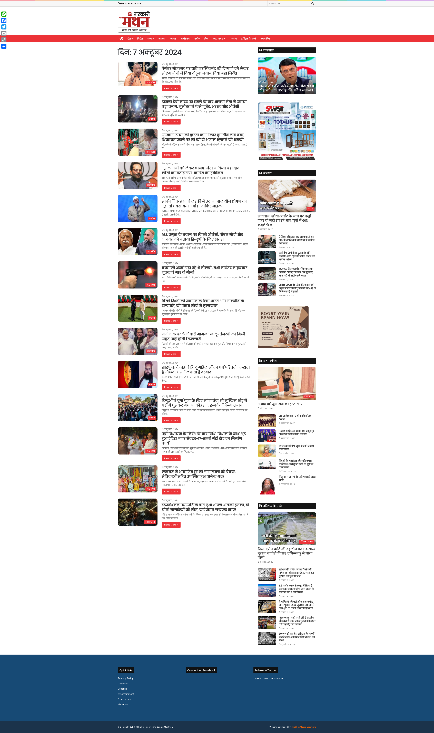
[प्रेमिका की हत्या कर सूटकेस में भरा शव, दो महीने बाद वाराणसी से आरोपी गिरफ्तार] (267, 241)
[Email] (4, 33)
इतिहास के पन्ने (248, 38)
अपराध (233, 38)
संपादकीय (265, 38)
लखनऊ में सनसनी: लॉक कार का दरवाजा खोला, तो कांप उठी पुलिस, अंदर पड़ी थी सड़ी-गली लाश (296, 272)
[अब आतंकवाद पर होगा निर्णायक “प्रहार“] (267, 420)
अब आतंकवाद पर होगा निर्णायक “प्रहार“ (295, 417)
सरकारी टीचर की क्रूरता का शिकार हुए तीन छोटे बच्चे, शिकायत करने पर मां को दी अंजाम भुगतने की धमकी (203, 137)
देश (129, 38)
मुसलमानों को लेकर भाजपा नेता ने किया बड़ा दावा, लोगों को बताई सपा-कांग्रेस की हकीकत (201, 170)
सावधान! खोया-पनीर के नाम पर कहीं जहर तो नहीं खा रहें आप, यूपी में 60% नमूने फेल (284, 220)
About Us (123, 704)
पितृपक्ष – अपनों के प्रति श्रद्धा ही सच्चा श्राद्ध (297, 478)
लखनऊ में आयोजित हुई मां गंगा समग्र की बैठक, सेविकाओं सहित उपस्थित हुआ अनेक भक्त (198, 474)
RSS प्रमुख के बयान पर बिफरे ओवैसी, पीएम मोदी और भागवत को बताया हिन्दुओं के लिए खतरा (202, 237)
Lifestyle (122, 688)
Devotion (123, 683)
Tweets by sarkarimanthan (268, 678)
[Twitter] (4, 27)
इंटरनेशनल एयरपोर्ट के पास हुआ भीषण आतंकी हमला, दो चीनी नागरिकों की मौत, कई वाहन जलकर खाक (205, 507)
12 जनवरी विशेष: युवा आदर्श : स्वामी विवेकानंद (296, 447)
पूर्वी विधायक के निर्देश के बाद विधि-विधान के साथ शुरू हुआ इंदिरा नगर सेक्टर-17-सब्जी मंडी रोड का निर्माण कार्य (204, 438)
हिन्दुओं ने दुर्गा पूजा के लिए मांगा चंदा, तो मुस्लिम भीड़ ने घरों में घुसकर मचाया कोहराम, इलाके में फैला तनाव (204, 403)
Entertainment (126, 694)
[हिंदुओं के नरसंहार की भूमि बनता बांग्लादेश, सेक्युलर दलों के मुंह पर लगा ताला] (267, 464)
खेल (206, 38)
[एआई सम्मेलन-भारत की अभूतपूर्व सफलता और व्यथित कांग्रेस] (267, 435)
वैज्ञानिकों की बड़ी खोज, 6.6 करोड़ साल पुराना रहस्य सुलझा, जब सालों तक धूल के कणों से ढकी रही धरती (296, 605)
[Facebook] (4, 20)
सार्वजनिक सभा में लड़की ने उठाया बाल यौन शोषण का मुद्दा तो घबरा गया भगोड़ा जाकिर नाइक (204, 204)
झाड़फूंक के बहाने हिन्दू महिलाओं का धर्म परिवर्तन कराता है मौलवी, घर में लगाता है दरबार (206, 370)
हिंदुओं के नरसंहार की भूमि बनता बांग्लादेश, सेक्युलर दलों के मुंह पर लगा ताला (296, 464)
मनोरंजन (185, 38)
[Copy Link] (4, 40)
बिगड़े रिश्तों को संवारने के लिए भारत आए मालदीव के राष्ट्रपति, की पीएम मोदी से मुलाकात (203, 303)
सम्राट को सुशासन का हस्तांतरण (280, 404)
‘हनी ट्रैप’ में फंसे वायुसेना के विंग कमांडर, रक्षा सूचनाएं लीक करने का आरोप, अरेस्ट (297, 256)
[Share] (4, 46)
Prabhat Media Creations (304, 727)
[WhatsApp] (4, 14)
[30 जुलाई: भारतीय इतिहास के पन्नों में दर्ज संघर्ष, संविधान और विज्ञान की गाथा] (267, 638)
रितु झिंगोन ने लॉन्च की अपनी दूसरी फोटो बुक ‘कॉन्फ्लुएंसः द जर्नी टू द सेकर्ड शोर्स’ (284, 85)
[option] (287, 75)
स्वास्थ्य (162, 38)
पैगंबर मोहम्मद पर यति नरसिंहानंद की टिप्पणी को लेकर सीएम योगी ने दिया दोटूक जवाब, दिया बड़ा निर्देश (205, 71)
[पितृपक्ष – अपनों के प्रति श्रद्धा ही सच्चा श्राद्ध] (267, 484)
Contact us (124, 699)
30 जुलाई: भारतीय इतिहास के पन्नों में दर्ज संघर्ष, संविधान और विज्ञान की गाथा (297, 637)
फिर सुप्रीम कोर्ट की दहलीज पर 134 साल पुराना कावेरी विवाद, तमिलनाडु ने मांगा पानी (286, 553)
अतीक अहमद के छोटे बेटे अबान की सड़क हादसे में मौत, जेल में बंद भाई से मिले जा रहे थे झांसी (297, 288)
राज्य (149, 38)
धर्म (196, 38)
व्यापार (173, 38)
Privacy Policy (125, 678)
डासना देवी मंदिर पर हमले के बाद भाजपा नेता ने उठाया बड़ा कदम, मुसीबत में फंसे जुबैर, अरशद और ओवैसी (204, 104)
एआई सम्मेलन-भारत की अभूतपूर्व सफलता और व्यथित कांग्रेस (296, 432)
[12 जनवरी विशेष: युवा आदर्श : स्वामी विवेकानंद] (267, 451)
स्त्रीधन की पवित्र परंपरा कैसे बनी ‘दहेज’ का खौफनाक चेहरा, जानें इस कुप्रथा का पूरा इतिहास (296, 573)
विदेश (140, 38)
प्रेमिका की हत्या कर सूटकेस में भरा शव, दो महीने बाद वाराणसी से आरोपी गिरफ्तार (296, 240)
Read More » (171, 88)
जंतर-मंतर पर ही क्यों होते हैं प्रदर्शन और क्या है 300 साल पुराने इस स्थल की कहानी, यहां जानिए (297, 621)
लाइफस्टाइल (219, 38)
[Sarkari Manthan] (134, 21)
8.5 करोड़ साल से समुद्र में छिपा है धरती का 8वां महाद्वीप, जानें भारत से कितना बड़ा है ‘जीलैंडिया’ (296, 589)
